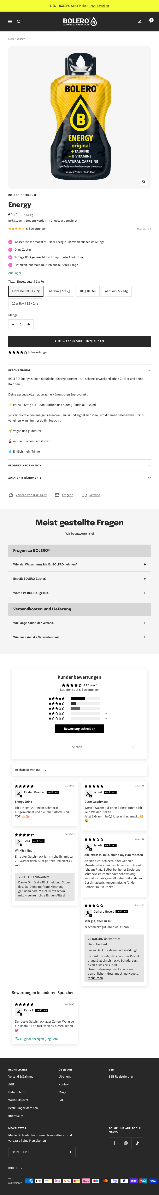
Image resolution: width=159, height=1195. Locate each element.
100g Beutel (88, 291)
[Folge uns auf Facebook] (114, 1143)
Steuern (31, 220)
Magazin (64, 1092)
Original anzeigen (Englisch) (39, 1039)
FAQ (61, 1100)
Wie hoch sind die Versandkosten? (36, 637)
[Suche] (19, 21)
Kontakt (64, 1084)
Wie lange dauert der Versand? (33, 623)
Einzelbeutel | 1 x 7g (26, 291)
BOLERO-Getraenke (22, 195)
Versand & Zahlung (20, 1076)
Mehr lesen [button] (95, 978)
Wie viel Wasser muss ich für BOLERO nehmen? (45, 564)
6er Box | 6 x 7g (59, 291)
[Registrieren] (69, 1152)
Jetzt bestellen (99, 5)
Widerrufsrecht (18, 1100)
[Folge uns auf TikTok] (137, 1143)
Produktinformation (25, 465)
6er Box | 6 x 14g (116, 291)
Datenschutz (16, 1092)
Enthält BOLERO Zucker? (30, 578)
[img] (24, 786)
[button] (18, 352)
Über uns (65, 1076)
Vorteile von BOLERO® (31, 495)
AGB (11, 1084)
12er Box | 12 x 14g (25, 303)
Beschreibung (19, 370)
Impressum (15, 1115)
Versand (94, 495)
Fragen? (67, 495)
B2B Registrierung (121, 1076)
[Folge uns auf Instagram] (125, 1143)
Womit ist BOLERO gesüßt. (31, 593)
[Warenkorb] (149, 21)
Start (11, 38)
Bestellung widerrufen (23, 1108)
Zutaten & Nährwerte (25, 477)
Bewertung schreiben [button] (79, 728)
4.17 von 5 (90, 685)
